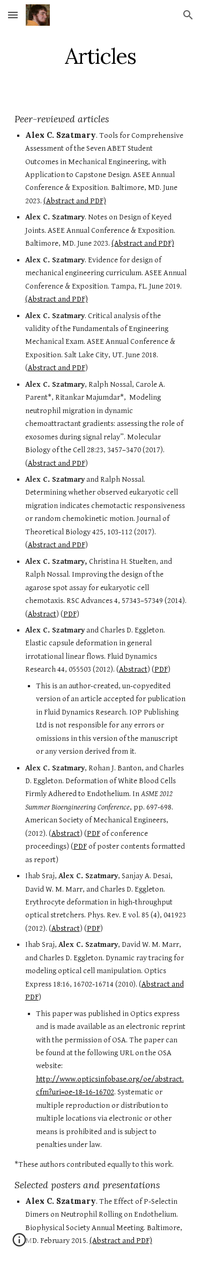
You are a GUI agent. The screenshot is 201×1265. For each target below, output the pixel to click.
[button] (13, 15)
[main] (100, 56)
